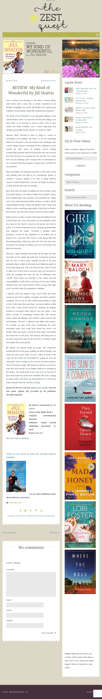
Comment (10, 569)
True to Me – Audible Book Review (84, 99)
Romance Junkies (40, 388)
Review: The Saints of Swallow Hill (84, 118)
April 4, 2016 (13, 80)
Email (9, 610)
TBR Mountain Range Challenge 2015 (41, 516)
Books (17, 516)
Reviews (23, 516)
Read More (50, 0)
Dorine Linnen (50, 80)
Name (9, 600)
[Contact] (81, 77)
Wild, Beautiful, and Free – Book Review (86, 89)
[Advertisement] (81, 625)
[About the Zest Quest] (81, 58)
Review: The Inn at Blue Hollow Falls (85, 109)
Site (26, 692)
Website (9, 620)
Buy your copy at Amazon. (17, 438)
